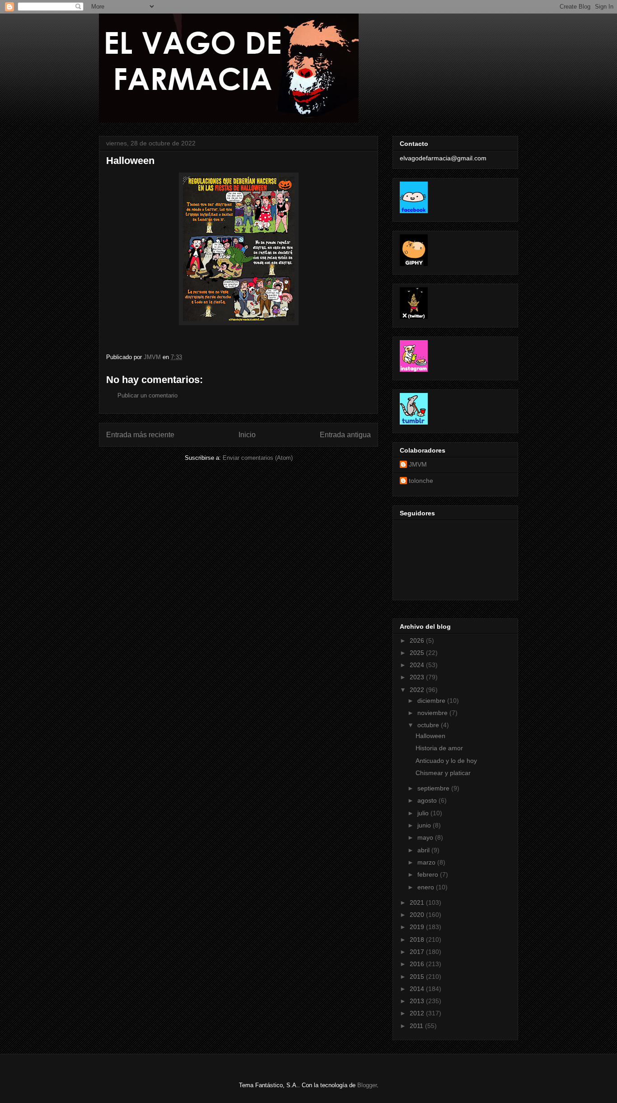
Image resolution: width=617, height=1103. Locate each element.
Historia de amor (439, 748)
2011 (417, 1025)
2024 (418, 664)
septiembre (434, 788)
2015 (418, 976)
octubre (429, 725)
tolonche (421, 480)
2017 (418, 951)
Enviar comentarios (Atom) (258, 457)
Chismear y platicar (443, 772)
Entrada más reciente (140, 435)
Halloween (430, 735)
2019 (418, 926)
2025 (418, 652)
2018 (418, 939)
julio (423, 813)
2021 (418, 902)
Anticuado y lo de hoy (446, 760)
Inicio (247, 435)
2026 (418, 640)
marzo (427, 862)
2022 (418, 689)
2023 (418, 677)
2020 (418, 914)
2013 (418, 1001)
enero (426, 887)
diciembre (432, 700)
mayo (426, 837)
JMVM (418, 464)
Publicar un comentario (147, 395)
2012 (418, 1013)
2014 (418, 988)
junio (425, 825)
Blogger (367, 1085)
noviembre (433, 712)
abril (424, 850)
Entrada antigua (345, 435)
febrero (428, 874)
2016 (418, 963)
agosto (428, 800)
